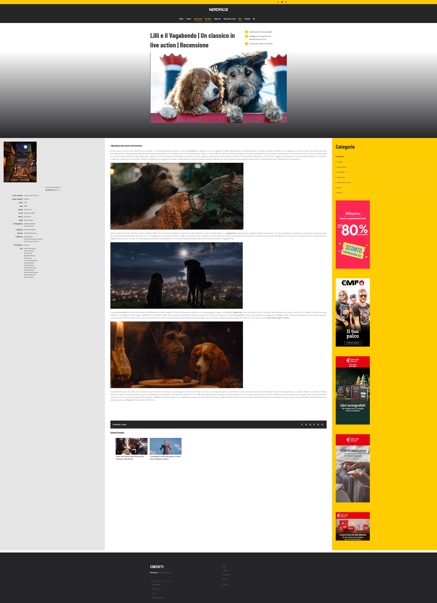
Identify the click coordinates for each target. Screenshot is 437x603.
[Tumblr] (318, 424)
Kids (255, 39)
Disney (261, 36)
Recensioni (262, 39)
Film (266, 36)
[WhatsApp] (314, 424)
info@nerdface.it (165, 572)
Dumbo (286, 318)
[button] (254, 19)
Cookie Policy (166, 581)
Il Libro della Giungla (273, 318)
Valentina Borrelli (265, 44)
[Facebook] (302, 424)
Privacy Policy (155, 581)
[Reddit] (310, 424)
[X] (306, 424)
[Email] (322, 424)
